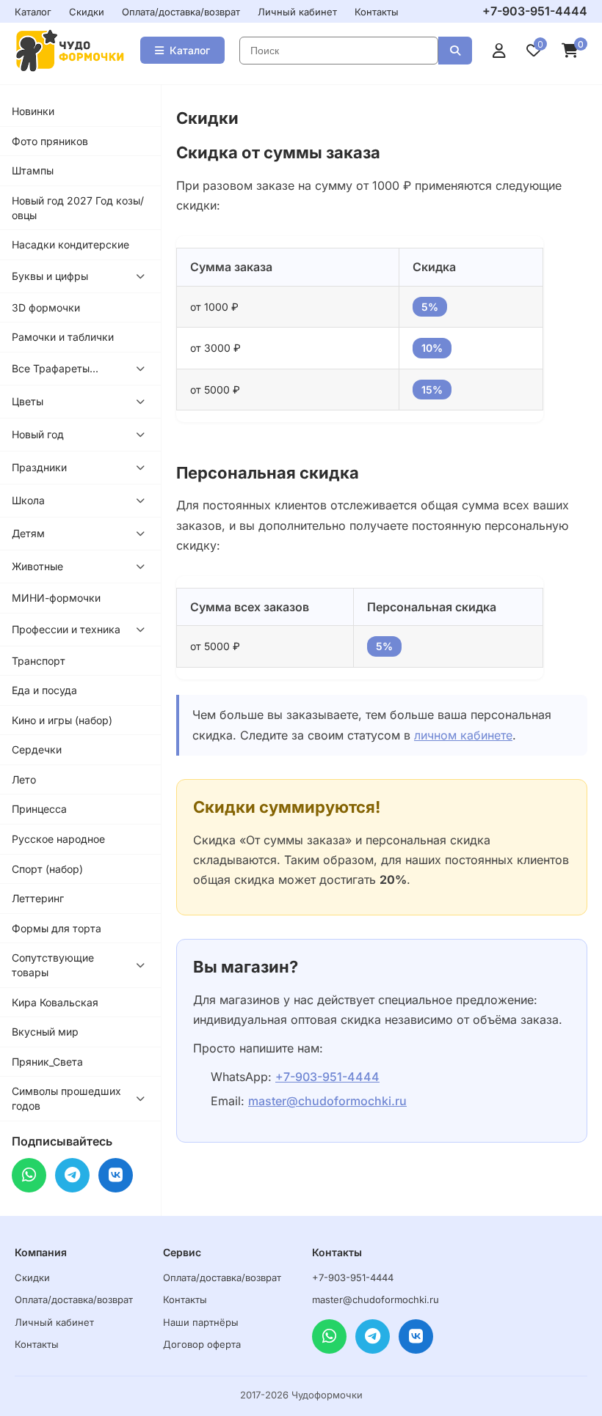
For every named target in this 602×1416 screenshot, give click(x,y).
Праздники (39, 467)
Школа (28, 500)
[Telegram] (72, 1175)
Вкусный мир (45, 1031)
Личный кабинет (297, 12)
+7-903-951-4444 (534, 11)
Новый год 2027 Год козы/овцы (78, 207)
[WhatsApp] (29, 1175)
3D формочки (46, 307)
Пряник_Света (47, 1061)
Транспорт (38, 660)
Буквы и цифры (50, 276)
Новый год (38, 434)
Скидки (86, 12)
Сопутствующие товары (53, 964)
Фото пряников (50, 141)
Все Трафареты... (55, 368)
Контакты (377, 12)
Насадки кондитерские (70, 244)
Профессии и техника (66, 629)
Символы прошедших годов (66, 1098)
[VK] (115, 1175)
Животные (37, 566)
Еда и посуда (44, 690)
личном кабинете (463, 735)
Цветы (27, 401)
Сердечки (37, 749)
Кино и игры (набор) (62, 720)
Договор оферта (202, 1344)
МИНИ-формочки (56, 597)
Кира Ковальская (55, 1002)
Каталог (33, 12)
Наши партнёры (201, 1322)
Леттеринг (38, 898)
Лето (24, 779)
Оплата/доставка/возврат (181, 12)
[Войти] (499, 50)
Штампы (33, 170)
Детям (28, 533)
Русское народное (58, 839)
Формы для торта (56, 928)
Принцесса (39, 809)
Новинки (33, 111)
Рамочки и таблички (63, 337)
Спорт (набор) (47, 869)
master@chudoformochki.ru (327, 1101)
